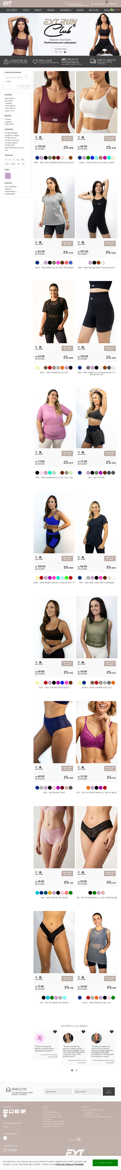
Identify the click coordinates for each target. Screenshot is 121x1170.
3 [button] (64, 52)
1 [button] (56, 52)
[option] (60, 34)
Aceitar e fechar (105, 1163)
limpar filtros (25, 86)
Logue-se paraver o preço (67, 138)
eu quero (108, 1091)
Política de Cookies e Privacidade (69, 1164)
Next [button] (116, 1048)
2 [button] (60, 52)
